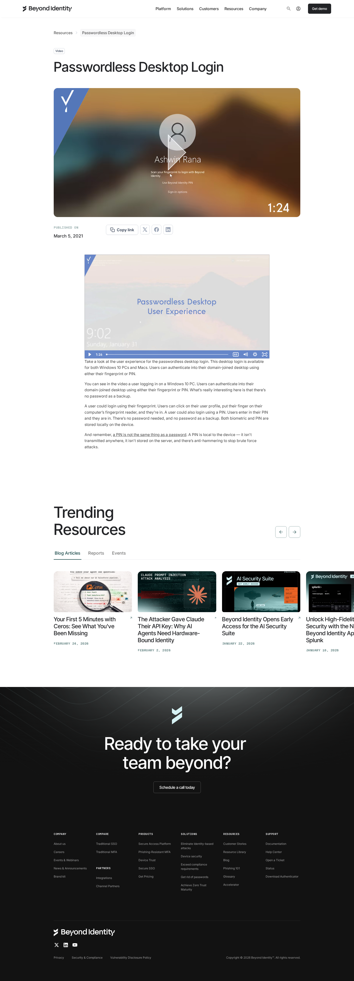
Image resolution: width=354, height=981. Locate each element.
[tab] (67, 554)
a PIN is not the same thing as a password (149, 434)
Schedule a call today (177, 787)
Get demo (319, 8)
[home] (47, 9)
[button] (163, 8)
